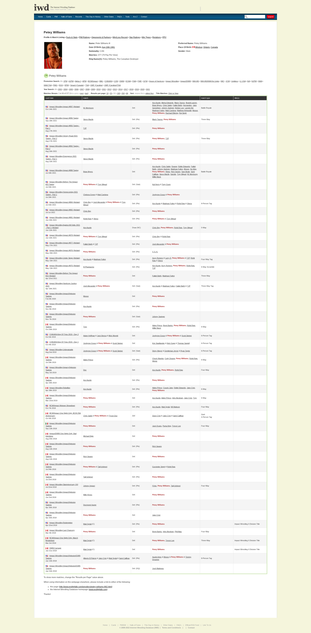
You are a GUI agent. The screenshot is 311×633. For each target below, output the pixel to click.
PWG (55, 85)
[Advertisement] (239, 6)
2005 (71, 89)
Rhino (168, 172)
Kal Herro (156, 184)
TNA (87, 85)
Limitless (234, 81)
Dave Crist (156, 416)
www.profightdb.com (98, 589)
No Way (193, 169)
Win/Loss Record (120, 37)
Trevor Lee (176, 426)
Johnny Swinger (167, 108)
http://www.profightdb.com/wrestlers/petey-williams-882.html (85, 587)
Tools (127, 17)
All (127, 93)
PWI (56, 17)
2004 (65, 89)
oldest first (149, 93)
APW (84, 81)
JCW (228, 81)
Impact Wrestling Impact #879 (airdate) (64, 235)
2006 (76, 89)
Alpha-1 (78, 81)
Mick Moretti (113, 336)
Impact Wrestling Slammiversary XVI (63, 484)
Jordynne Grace (158, 195)
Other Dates (109, 17)
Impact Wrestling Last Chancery (62, 530)
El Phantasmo (88, 267)
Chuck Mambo (158, 358)
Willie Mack (156, 177)
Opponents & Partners (101, 37)
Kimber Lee (179, 108)
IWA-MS (195, 81)
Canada (214, 47)
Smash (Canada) (77, 85)
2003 (60, 89)
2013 (115, 89)
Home (40, 17)
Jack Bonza (101, 336)
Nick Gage (171, 343)
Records (78, 17)
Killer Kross (87, 495)
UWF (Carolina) (96, 85)
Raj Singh (183, 113)
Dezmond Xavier (89, 505)
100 (118, 93)
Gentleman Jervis (171, 351)
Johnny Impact (89, 486)
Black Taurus (179, 103)
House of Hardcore (156, 81)
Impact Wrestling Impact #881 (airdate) (64, 217)
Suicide (173, 174)
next (81, 93)
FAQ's (119, 17)
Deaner (174, 166)
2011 (104, 89)
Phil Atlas (178, 532)
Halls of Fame (66, 17)
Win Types (146, 37)
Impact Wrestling (172, 81)
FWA (134, 81)
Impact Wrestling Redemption (60, 523)
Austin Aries (156, 557)
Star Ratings (134, 37)
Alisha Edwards (167, 103)
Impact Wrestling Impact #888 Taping (63, 170)
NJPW (254, 81)
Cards (48, 17)
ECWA (128, 81)
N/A (248, 81)
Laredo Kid (189, 108)
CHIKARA (108, 81)
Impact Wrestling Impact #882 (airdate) (64, 210)
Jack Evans (157, 426)
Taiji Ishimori (102, 467)
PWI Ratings (84, 37)
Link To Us (207, 625)
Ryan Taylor (185, 351)
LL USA (243, 81)
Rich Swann (175, 172)
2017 (126, 89)
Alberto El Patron (89, 558)
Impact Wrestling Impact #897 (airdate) (64, 107)
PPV (164, 37)
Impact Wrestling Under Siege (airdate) (64, 258)
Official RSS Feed (192, 625)
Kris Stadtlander (158, 343)
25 (111, 93)
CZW (116, 81)
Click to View (173, 93)
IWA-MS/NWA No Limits (210, 81)
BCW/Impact (93, 81)
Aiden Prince (157, 325)
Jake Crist (191, 388)
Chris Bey (87, 202)
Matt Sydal (165, 407)
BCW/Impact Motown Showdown (62, 406)
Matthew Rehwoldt (184, 110)
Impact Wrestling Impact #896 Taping (63, 118)
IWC (222, 81)
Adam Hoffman (89, 336)
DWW (122, 81)
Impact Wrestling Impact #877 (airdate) (64, 243)
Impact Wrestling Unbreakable (61, 350)
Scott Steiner (187, 336)
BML (101, 81)
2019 (137, 89)
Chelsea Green (89, 195)
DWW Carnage (55, 548)
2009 (93, 89)
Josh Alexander (99, 202)
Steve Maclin (88, 119)
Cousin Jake (168, 388)
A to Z (135, 17)
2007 (82, 89)
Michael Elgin (88, 436)
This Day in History (93, 17)
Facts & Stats (71, 37)
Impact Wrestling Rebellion (59, 388)
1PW (65, 81)
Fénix (154, 486)
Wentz (154, 361)
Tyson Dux (113, 416)
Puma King (167, 426)
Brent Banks (168, 325)
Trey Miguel (181, 174)
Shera (189, 203)
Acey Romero (157, 258)
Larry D (168, 258)
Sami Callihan (178, 416)
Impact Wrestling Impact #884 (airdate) (64, 202)
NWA (260, 81)
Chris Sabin (167, 105)
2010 (98, 89)
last (86, 93)
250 (123, 93)
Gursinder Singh (158, 467)
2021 (148, 89)
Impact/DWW (185, 81)
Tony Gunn (166, 184)
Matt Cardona (170, 110)
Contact (144, 17)
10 (107, 93)
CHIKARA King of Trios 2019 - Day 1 (64, 342)
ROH (61, 85)
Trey (85, 327)
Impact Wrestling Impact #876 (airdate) (64, 250)
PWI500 (123, 625)
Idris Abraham (177, 398)
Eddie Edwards (184, 166)
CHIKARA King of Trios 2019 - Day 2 (64, 334)
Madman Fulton (158, 110)
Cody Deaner (170, 358)
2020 (142, 89)
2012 (109, 89)
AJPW (71, 81)
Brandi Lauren (191, 103)
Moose (195, 110)
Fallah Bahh (177, 105)
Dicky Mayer (157, 351)
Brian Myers (157, 105)
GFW (145, 81)
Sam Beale (185, 172)
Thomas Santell (183, 343)
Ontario (206, 47)
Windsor (198, 47)
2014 (120, 89)
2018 (131, 89)
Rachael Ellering (172, 113)
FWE (140, 81)
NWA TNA (48, 85)
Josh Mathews (158, 568)
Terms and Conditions (171, 628)
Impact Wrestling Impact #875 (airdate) (64, 266)
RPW (67, 85)
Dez (84, 370)
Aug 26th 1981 (108, 47)
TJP (84, 128)
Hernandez (187, 105)
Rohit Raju (181, 203)
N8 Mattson (175, 407)
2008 (87, 89)
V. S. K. (155, 252)
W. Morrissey (88, 108)
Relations (156, 37)
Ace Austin (156, 103)
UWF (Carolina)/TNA (112, 85)
